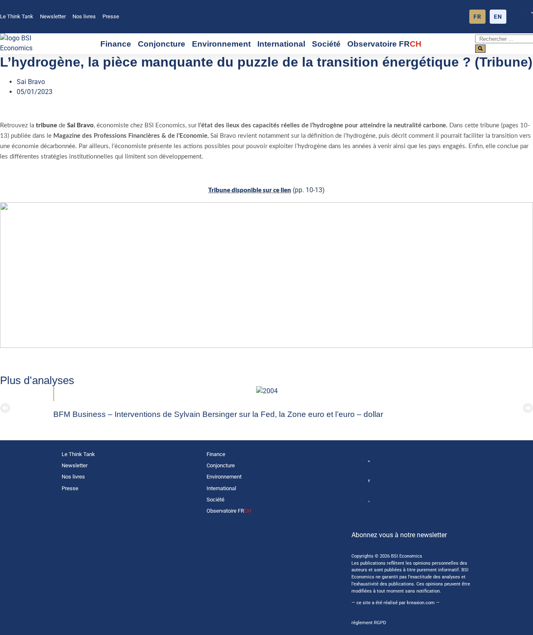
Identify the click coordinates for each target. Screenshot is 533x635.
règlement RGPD (368, 622)
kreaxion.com (421, 602)
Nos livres (84, 16)
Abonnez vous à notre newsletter (399, 535)
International (281, 44)
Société (326, 44)
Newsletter (53, 16)
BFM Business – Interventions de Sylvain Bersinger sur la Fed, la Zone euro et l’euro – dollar (218, 414)
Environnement (221, 44)
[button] (5, 408)
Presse (110, 16)
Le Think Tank (16, 16)
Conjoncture (161, 44)
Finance (115, 44)
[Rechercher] (480, 49)
